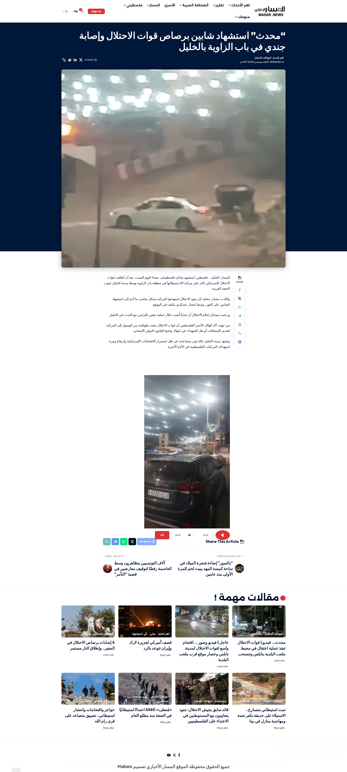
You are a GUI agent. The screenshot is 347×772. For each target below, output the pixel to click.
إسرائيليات (220, 701)
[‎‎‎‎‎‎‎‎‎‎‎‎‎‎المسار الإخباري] (270, 11)
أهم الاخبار (278, 57)
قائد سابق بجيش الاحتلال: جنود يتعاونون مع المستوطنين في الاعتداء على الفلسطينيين (204, 715)
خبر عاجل (221, 634)
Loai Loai (279, 660)
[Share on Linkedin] (75, 60)
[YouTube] (169, 755)
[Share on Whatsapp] (239, 307)
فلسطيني (256, 634)
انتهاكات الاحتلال (262, 57)
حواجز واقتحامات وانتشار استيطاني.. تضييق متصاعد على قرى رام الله (90, 715)
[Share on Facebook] (239, 290)
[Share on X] (80, 60)
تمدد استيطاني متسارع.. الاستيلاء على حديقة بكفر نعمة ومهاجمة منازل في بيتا (261, 715)
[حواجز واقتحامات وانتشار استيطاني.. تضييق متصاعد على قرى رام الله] (88, 689)
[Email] (239, 324)
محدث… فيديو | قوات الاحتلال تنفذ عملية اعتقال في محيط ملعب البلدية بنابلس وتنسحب (262, 648)
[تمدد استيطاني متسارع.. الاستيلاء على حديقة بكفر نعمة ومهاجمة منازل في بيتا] (259, 689)
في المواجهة (139, 634)
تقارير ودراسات (140, 696)
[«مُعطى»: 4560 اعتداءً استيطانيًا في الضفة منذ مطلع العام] (145, 689)
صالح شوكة (165, 655)
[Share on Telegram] (239, 316)
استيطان (278, 701)
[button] (96, 11)
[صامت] (162, 535)
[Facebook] (179, 755)
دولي (152, 634)
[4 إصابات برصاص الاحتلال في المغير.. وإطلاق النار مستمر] (88, 621)
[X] (174, 755)
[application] (185, 451)
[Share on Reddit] (69, 60)
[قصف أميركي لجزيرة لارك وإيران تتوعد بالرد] (145, 621)
